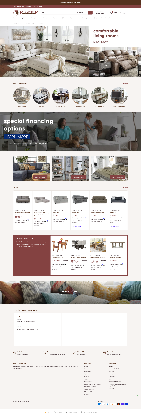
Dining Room (34, 18)
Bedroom (45, 18)
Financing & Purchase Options (90, 18)
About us (111, 374)
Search (111, 366)
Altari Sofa (113, 212)
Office (63, 18)
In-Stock (41, 23)
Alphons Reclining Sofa (97, 212)
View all (125, 83)
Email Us (19, 326)
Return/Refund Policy (106, 18)
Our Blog (111, 388)
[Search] (90, 13)
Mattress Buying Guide (115, 381)
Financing (111, 371)
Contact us (112, 376)
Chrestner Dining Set (115, 257)
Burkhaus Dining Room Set (78, 257)
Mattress (55, 18)
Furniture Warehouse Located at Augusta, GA (117, 384)
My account (99, 13)
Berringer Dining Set (57, 257)
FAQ (110, 379)
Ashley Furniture (20, 210)
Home (15, 18)
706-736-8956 (20, 324)
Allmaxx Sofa (75, 212)
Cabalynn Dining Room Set (97, 257)
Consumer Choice (18, 23)
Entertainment (73, 18)
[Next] (127, 210)
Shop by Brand (30, 23)
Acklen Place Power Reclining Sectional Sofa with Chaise (42, 214)
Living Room (23, 18)
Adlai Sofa (56, 212)
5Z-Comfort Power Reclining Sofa (22, 213)
